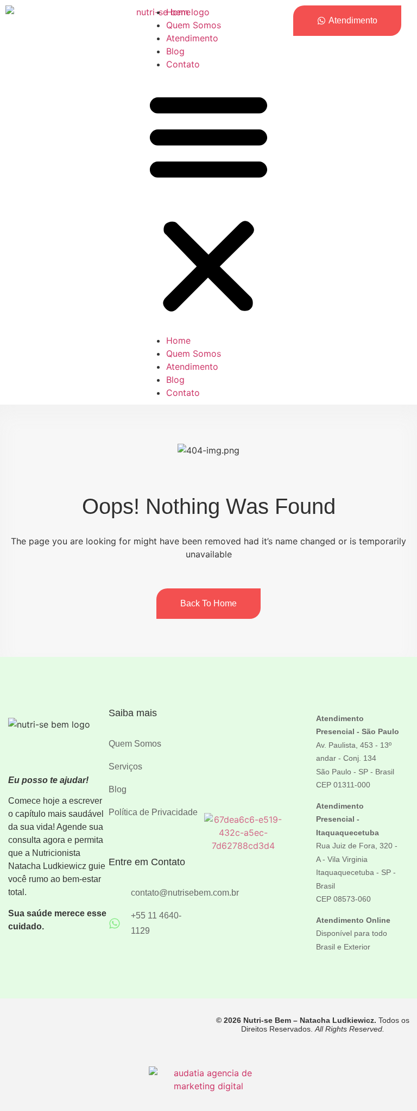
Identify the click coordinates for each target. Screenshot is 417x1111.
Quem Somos (193, 25)
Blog (175, 51)
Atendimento (192, 38)
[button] (208, 202)
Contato (183, 64)
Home (178, 12)
